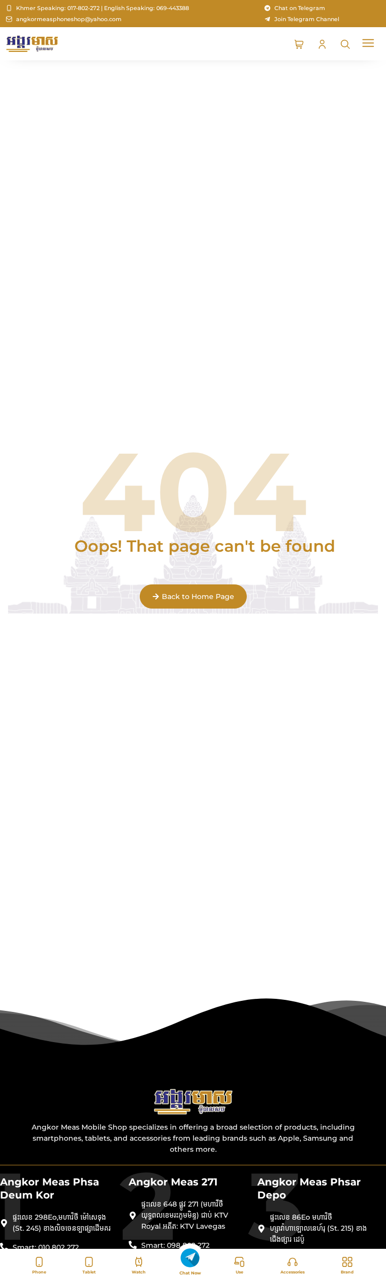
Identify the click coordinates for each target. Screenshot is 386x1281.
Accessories (292, 1271)
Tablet (88, 1271)
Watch (139, 1271)
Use (239, 1271)
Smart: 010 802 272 (46, 1247)
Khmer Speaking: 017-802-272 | (59, 8)
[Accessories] (292, 1262)
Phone (39, 1271)
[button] (368, 44)
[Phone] (39, 1262)
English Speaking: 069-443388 (146, 8)
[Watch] (139, 1262)
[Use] (239, 1262)
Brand (347, 1271)
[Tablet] (89, 1262)
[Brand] (347, 1262)
